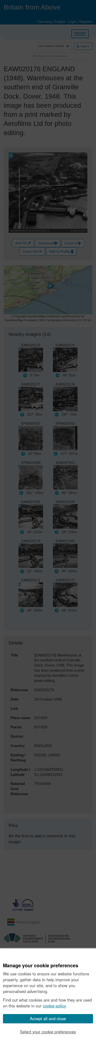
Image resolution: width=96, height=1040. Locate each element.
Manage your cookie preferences (40, 965)
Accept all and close (48, 1018)
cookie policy (54, 1006)
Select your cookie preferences (48, 1032)
